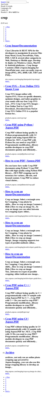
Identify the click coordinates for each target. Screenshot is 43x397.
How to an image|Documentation (17, 193)
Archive (9, 352)
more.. (7, 81)
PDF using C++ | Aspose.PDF (17, 287)
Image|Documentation (21, 45)
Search (3, 2)
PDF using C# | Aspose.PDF (17, 320)
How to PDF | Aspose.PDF (22, 160)
